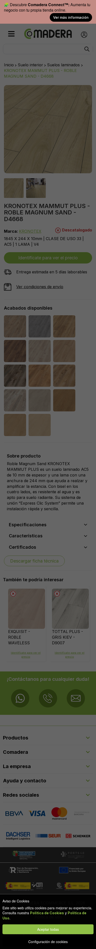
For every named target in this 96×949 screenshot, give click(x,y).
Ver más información (71, 17)
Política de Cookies (47, 913)
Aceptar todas (48, 929)
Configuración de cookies (48, 941)
